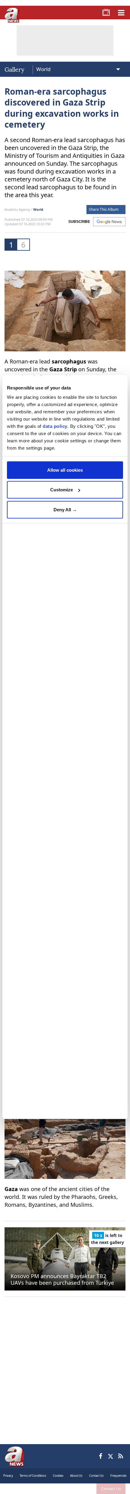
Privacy (8, 1476)
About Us (76, 1476)
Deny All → (65, 509)
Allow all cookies (65, 469)
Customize (61, 489)
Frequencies (118, 1476)
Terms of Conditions (33, 1476)
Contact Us (111, 1488)
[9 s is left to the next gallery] (65, 1258)
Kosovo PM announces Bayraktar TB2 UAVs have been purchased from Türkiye (62, 1279)
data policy (55, 426)
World (38, 209)
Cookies (58, 1476)
